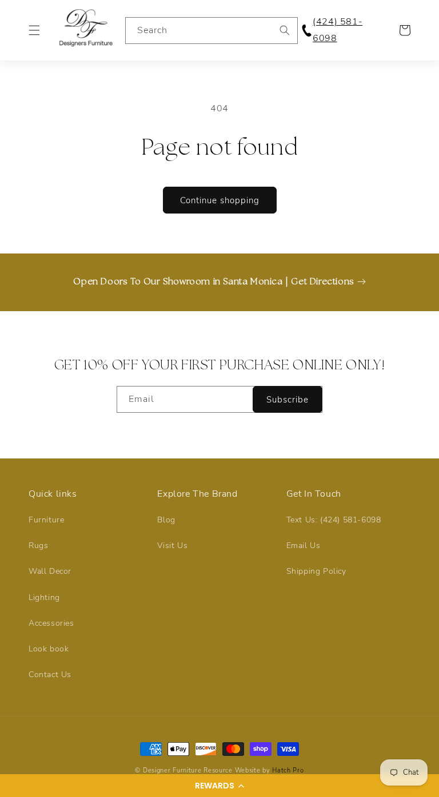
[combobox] (211, 30)
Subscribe (287, 399)
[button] (219, 785)
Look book (49, 648)
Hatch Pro (288, 770)
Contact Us (50, 674)
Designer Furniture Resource (188, 770)
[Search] (284, 30)
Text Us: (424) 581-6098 (333, 519)
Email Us (303, 545)
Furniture (46, 519)
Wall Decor (50, 571)
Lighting (44, 597)
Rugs (38, 545)
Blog (166, 519)
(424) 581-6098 (337, 30)
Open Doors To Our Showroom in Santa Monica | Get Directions (213, 282)
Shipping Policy (316, 571)
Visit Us (172, 545)
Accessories (51, 623)
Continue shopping (220, 200)
